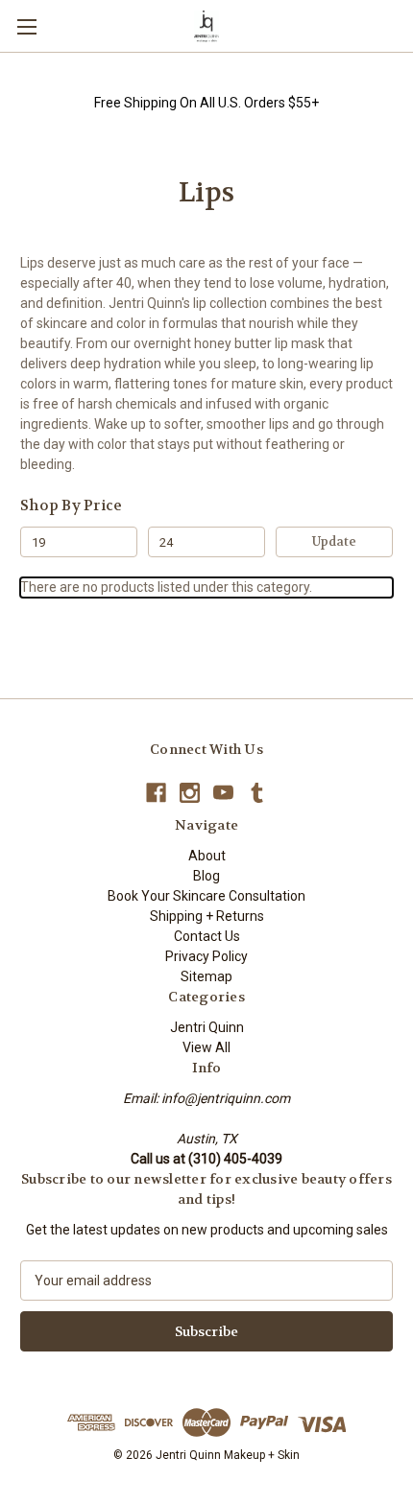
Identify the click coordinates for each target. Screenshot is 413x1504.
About (207, 855)
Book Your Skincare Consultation (206, 896)
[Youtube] (223, 793)
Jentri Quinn (207, 1027)
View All (206, 1047)
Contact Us (207, 936)
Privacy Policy (206, 956)
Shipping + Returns (207, 916)
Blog (206, 875)
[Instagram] (190, 793)
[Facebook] (156, 793)
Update (334, 541)
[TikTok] (257, 793)
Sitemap (206, 976)
